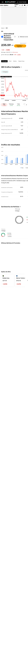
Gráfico (15, 61)
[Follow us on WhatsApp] (22, 5)
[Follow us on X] (20, 5)
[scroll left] (26, 280)
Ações (2, 28)
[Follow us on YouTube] (25, 5)
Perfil (10, 61)
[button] (2, 2)
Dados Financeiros (22, 61)
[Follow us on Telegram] (27, 5)
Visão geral (4, 61)
